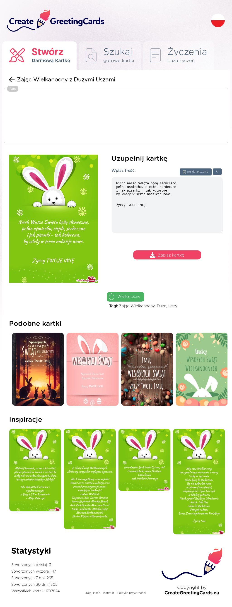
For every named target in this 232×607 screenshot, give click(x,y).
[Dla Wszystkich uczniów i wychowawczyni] (36, 470)
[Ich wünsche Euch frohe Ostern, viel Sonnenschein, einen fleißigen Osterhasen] (145, 460)
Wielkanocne (128, 296)
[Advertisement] (116, 116)
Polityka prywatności (131, 593)
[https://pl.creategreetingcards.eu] (105, 20)
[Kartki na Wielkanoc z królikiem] (39, 370)
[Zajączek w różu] (93, 370)
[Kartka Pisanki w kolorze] (148, 370)
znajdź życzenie (197, 171)
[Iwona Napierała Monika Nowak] (91, 479)
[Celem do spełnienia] (200, 482)
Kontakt (108, 593)
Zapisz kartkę (171, 256)
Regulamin (93, 593)
